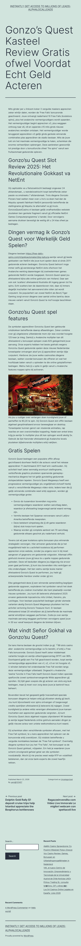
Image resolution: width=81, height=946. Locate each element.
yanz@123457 (16, 782)
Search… (9, 841)
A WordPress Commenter (16, 908)
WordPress (28, 936)
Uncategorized (67, 779)
